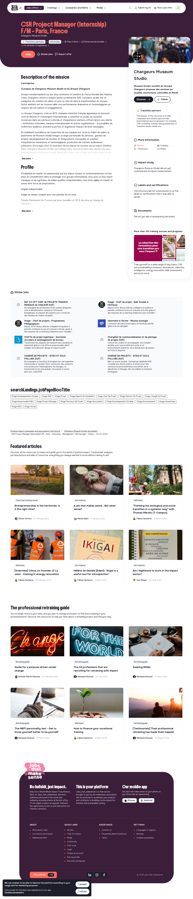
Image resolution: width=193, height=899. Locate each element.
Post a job (71, 845)
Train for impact (74, 834)
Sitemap (140, 834)
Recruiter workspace (76, 861)
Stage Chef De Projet (106, 396)
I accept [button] (82, 884)
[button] (163, 99)
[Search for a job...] (130, 8)
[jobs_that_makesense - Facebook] (104, 875)
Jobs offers (32, 7)
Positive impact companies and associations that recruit (36, 431)
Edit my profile (73, 857)
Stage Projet (60, 396)
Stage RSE (46, 396)
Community (72, 841)
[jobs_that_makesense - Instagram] (97, 875)
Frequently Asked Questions (114, 834)
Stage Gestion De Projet (130, 396)
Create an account (75, 853)
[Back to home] (35, 772)
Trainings (52, 7)
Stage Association (95, 401)
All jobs (70, 830)
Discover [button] (142, 99)
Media (100, 7)
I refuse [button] (82, 891)
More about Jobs (40, 830)
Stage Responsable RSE (22, 401)
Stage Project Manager (46, 401)
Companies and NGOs (76, 7)
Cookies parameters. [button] (14, 892)
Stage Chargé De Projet (155, 396)
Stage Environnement (146, 401)
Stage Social (30, 406)
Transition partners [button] (33, 42)
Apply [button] (28, 54)
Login (69, 849)
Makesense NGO (39, 838)
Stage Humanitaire (167, 401)
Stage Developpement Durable (25, 396)
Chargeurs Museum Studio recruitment (81, 431)
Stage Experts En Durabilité (82, 396)
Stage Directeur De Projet (71, 401)
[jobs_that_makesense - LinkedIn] (90, 875)
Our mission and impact (42, 834)
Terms (104, 838)
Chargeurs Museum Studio (153, 75)
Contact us (107, 830)
